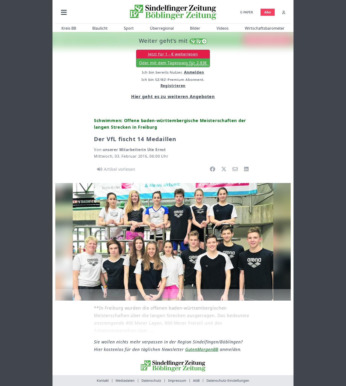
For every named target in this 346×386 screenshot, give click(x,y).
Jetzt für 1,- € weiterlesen (173, 54)
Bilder (195, 28)
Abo (267, 12)
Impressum (177, 380)
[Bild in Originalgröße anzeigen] (173, 242)
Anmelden (194, 72)
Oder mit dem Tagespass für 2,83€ (174, 63)
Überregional (162, 28)
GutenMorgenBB (202, 349)
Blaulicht (100, 28)
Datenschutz (151, 380)
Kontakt (103, 380)
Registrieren (173, 85)
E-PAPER (246, 12)
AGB (196, 380)
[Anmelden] (283, 12)
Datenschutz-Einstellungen (227, 380)
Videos (223, 28)
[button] (89, 12)
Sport (129, 28)
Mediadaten (125, 380)
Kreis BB (68, 28)
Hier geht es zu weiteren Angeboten (173, 96)
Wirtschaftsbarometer (265, 28)
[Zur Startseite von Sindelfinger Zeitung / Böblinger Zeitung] (173, 12)
